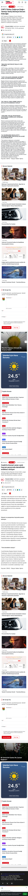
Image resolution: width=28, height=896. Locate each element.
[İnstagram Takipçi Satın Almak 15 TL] (14, 454)
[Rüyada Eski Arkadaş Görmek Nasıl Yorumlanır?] (14, 420)
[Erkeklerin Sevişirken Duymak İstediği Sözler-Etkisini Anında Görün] (14, 441)
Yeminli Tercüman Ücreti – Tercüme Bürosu (13, 282)
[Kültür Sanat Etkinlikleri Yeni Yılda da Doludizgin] (14, 405)
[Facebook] (3, 883)
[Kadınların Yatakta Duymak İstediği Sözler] (14, 435)
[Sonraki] (26, 342)
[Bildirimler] (25, 2)
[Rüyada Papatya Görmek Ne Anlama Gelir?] (14, 342)
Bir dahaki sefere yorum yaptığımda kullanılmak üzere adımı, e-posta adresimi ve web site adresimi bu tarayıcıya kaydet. (14, 322)
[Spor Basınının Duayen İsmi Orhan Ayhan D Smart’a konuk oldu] (14, 412)
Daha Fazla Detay (14, 386)
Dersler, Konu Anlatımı (14, 875)
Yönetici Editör (9, 26)
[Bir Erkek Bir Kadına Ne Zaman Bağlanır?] (14, 751)
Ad (3, 310)
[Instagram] (12, 883)
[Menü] (2, 2)
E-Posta (4, 316)
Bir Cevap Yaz (7, 290)
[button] (14, 7)
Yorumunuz (9, 297)
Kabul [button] (25, 894)
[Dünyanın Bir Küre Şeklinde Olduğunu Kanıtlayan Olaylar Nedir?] (14, 428)
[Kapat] (26, 887)
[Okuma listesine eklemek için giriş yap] (10, 41)
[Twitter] (7, 883)
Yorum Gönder (6, 327)
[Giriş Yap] (22, 2)
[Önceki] (2, 342)
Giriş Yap (16, 327)
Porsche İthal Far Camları (8, 224)
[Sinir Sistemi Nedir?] (14, 448)
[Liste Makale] (9, 2)
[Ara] (19, 2)
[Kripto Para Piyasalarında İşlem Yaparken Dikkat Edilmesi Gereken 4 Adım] (14, 397)
